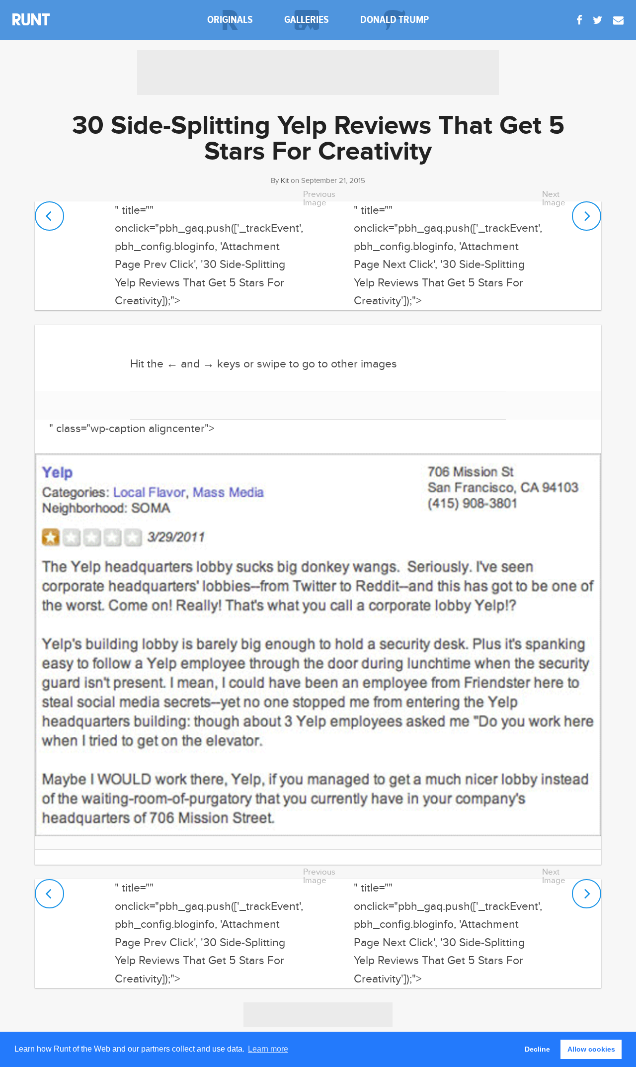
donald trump (394, 19)
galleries (306, 19)
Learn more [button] (268, 1049)
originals (230, 19)
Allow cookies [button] (591, 1049)
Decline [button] (537, 1049)
